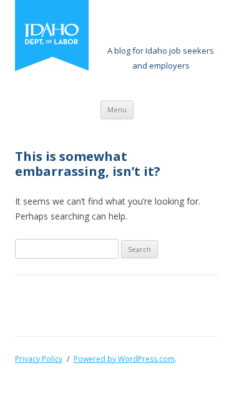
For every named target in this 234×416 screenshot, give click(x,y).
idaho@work (161, 24)
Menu (117, 109)
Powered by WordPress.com (124, 359)
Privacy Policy (38, 359)
